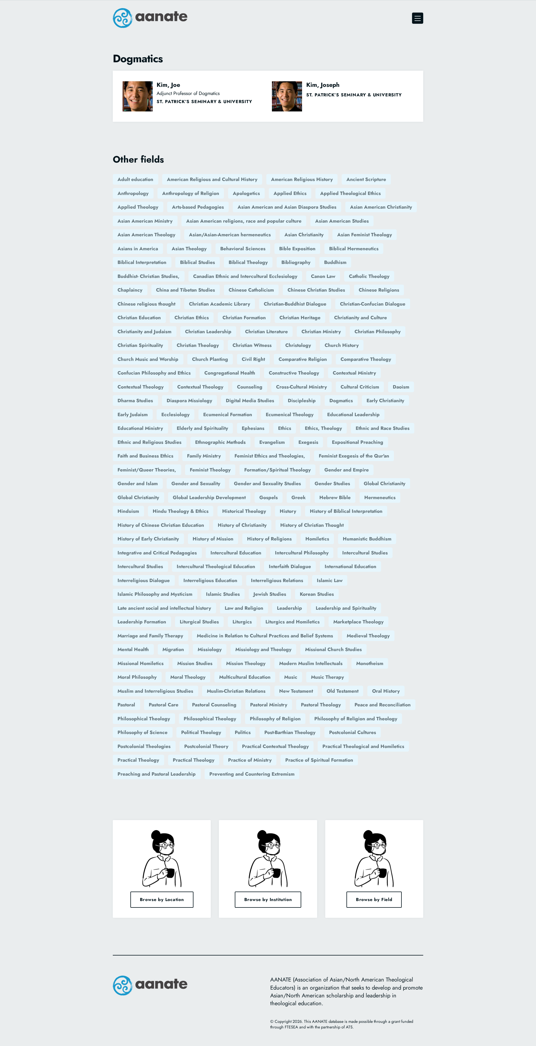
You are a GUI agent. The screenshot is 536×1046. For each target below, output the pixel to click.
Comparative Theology (366, 359)
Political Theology (201, 732)
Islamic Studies (223, 594)
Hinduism (128, 511)
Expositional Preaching (357, 442)
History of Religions (269, 538)
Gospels (268, 497)
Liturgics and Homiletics (292, 621)
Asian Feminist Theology (364, 234)
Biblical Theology (248, 262)
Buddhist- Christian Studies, (149, 276)
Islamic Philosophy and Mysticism (155, 594)
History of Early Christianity (148, 538)
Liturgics (242, 621)
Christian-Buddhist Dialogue (295, 304)
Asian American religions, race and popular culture (244, 221)
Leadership (289, 608)
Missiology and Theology (263, 649)
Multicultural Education (245, 677)
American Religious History (302, 179)
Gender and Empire (346, 469)
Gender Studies (332, 483)
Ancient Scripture (366, 179)
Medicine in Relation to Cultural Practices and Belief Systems (265, 635)
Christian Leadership (208, 331)
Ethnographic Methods (220, 442)
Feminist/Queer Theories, (147, 469)
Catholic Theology (369, 276)
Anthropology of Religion (190, 193)
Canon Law (323, 276)
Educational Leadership (353, 414)
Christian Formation (244, 317)
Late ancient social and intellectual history (164, 608)
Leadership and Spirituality (346, 608)
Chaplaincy (130, 290)
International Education (350, 566)
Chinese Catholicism (251, 290)
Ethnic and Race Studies (383, 428)
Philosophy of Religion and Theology (355, 718)
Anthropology (133, 193)
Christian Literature (266, 331)
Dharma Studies (135, 400)
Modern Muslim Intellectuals (311, 663)
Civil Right (253, 359)
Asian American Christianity (381, 207)
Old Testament (342, 691)
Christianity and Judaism (144, 331)
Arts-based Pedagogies (198, 207)
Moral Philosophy (137, 677)
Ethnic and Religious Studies (149, 442)
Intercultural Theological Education (216, 566)
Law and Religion (244, 608)
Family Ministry (204, 455)
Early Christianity (385, 400)
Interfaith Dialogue (290, 566)
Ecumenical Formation (227, 414)
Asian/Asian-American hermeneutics (230, 234)
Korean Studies (317, 594)
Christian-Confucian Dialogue (372, 304)
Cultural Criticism (360, 386)
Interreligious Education (210, 580)
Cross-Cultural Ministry (301, 386)
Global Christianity (384, 483)
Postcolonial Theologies (144, 746)
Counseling (249, 386)
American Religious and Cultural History (212, 179)
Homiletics (317, 538)
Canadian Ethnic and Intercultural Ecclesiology (245, 276)
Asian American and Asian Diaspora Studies (287, 207)
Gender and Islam (138, 483)
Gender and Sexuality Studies (267, 483)
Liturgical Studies (199, 621)
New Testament (296, 691)
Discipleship (302, 400)
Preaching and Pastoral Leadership (157, 774)
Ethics (284, 428)
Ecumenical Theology (290, 414)
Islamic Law (330, 580)
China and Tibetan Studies (185, 290)
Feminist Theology (210, 469)
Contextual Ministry (354, 373)
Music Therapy (327, 677)
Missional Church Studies (333, 649)
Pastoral (126, 704)
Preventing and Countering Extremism (252, 774)
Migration (173, 649)
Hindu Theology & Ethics (181, 511)
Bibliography (295, 262)
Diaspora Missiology (189, 400)
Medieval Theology (368, 635)
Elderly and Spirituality (202, 428)
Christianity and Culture (360, 317)
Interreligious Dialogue (144, 580)
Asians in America (138, 248)
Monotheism (369, 663)
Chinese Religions (379, 290)
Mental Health (133, 649)
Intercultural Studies (365, 552)
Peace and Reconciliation (383, 704)
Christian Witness (252, 345)
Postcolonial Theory (206, 746)
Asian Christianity (304, 234)
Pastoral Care (163, 704)
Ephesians (253, 428)
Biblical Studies (197, 262)
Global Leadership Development (209, 497)
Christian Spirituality (140, 345)
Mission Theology (245, 663)
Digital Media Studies (250, 400)
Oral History (386, 691)
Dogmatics (341, 400)
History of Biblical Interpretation (346, 511)
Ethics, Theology (323, 428)
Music (290, 677)
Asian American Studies (342, 221)
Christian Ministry (321, 331)
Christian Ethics (191, 317)
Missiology (210, 649)
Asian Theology (189, 248)
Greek (298, 497)
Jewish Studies (269, 594)
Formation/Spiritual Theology (277, 469)
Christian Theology (198, 345)
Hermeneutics (380, 497)
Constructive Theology (294, 373)
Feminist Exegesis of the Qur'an (354, 455)
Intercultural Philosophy (302, 552)
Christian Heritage (299, 317)
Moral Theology (187, 677)
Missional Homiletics (141, 663)
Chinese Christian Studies (316, 290)
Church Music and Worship (148, 359)
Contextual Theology (141, 386)
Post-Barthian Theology (289, 732)
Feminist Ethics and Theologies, (269, 455)
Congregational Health (229, 373)
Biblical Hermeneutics (354, 248)
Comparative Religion (303, 359)
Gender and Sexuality (195, 483)
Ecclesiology (175, 414)
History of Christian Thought (312, 525)
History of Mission (213, 538)
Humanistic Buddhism (367, 538)
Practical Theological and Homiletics (363, 746)
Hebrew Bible (335, 497)
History (288, 511)
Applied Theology (138, 207)
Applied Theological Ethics (350, 193)
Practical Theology (138, 760)
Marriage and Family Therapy (150, 635)
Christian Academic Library (219, 304)
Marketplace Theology (358, 621)
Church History (342, 345)
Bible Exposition (297, 248)
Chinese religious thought (146, 304)
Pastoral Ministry (268, 704)
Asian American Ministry (145, 221)
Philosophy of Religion (275, 718)
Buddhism (335, 262)
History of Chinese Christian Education (161, 525)
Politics (243, 732)
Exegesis (308, 442)
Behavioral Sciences (242, 248)
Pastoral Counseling (214, 704)
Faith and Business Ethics (145, 455)
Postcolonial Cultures (352, 732)
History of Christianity (242, 525)
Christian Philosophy (378, 331)
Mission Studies (194, 663)
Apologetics (246, 193)
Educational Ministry (140, 428)
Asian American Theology (146, 234)
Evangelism (272, 442)
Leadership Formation (142, 621)
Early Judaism (133, 414)
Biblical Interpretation (142, 262)
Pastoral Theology (321, 704)
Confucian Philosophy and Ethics (154, 373)
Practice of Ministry (250, 760)
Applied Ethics (290, 193)
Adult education (135, 179)
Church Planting (210, 359)
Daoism (401, 386)
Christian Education (139, 317)
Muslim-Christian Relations (236, 691)
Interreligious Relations (277, 580)
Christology (298, 345)
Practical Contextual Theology (275, 746)
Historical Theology (244, 511)
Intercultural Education (235, 552)
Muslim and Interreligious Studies (155, 691)
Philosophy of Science (143, 732)
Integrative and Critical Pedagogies (157, 552)
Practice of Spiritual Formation (319, 760)
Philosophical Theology (144, 718)
